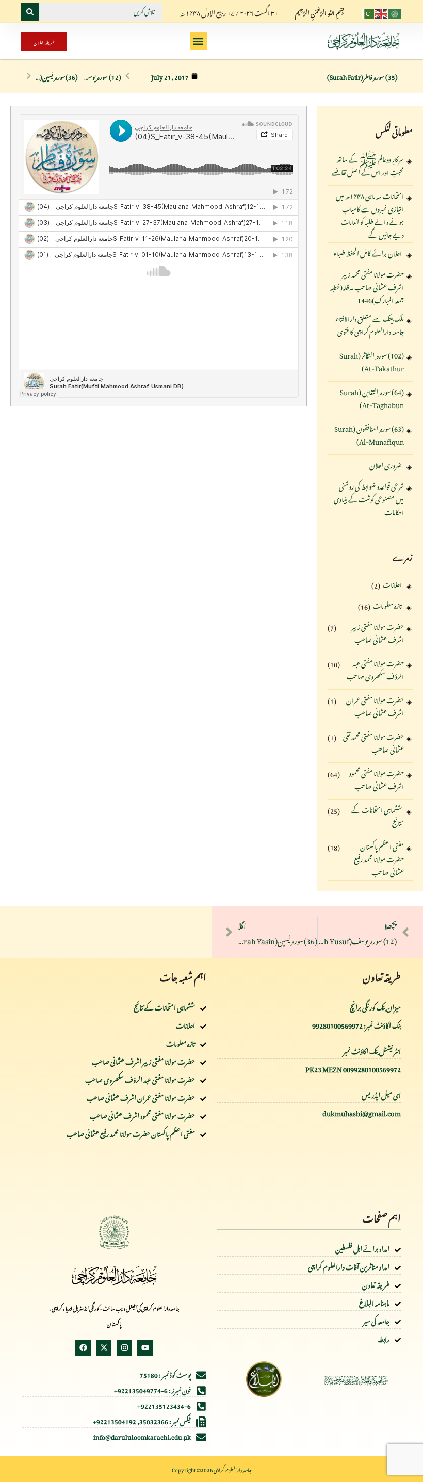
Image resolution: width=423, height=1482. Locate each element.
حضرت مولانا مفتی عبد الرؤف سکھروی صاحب (375, 669)
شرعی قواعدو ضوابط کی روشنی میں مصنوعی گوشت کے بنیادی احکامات (369, 498)
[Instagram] (124, 1348)
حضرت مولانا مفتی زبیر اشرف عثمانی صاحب (377, 633)
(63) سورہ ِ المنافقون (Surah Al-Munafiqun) (369, 435)
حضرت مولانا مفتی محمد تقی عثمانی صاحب (373, 743)
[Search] (30, 12)
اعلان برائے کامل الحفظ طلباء (367, 253)
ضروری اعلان (385, 465)
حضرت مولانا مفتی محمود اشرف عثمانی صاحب (376, 779)
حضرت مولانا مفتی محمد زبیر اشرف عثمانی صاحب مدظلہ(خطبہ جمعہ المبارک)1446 (367, 286)
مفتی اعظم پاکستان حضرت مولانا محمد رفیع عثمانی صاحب (379, 858)
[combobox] (100, 12)
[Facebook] (83, 1348)
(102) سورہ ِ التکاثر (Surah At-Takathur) (371, 362)
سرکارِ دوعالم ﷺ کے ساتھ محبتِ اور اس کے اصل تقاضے (368, 166)
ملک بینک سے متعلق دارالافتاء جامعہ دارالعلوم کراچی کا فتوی (369, 325)
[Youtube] (145, 1348)
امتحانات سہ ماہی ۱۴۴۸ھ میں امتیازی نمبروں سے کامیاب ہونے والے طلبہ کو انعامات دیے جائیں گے (370, 214)
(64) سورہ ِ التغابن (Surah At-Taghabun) (372, 398)
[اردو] (368, 11)
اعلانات (392, 584)
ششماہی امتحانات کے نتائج (376, 816)
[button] (198, 41)
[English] (381, 11)
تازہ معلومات (387, 605)
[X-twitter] (103, 1348)
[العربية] (395, 11)
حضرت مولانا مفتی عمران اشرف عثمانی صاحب (375, 706)
